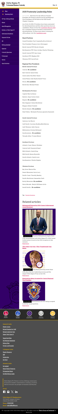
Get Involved (6, 366)
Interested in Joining (53, 317)
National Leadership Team (9, 332)
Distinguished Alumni (8, 371)
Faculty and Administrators (29, 317)
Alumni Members (6, 317)
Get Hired (5, 360)
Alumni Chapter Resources (9, 369)
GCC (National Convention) (9, 341)
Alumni (3, 22)
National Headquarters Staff (9, 329)
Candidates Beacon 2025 (48, 27)
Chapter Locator (6, 327)
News (6, 11)
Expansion (4, 49)
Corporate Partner (6, 37)
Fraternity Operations (7, 52)
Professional (5, 56)
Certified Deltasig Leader (9, 374)
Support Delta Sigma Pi (8, 334)
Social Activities (5, 63)
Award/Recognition (6, 26)
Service (3, 60)
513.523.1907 (10, 403)
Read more (25, 243)
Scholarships (6, 357)
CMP (4, 355)
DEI (2, 41)
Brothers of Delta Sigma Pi (8, 30)
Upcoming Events (9, 14)
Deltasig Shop (6, 343)
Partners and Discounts (8, 346)
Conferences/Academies (7, 34)
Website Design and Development (46, 410)
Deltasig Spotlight (6, 45)
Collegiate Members (18, 317)
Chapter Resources (7, 352)
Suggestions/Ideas (7, 338)
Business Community (41, 317)
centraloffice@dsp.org (12, 405)
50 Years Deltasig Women (8, 19)
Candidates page (41, 33)
